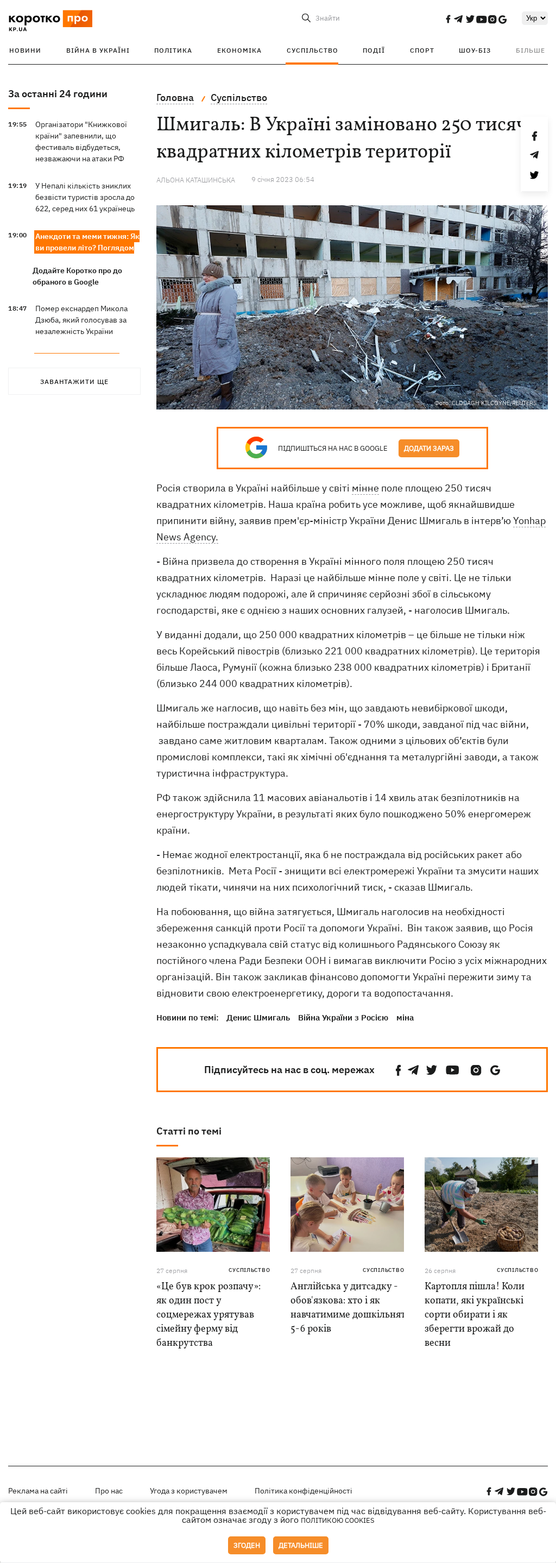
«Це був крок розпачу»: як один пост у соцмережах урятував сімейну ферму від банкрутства (208, 1315)
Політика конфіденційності (303, 1491)
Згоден (246, 1545)
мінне (365, 488)
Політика (173, 50)
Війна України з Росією (343, 1017)
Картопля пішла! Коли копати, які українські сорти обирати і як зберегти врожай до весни (475, 1315)
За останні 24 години (58, 93)
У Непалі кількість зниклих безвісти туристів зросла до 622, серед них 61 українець (85, 197)
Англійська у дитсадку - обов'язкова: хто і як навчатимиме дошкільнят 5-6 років (348, 1308)
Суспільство (312, 50)
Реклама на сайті (38, 1491)
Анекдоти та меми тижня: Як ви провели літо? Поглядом (87, 242)
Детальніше (301, 1545)
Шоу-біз (475, 50)
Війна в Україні (98, 50)
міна (405, 1017)
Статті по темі (189, 1131)
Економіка (239, 50)
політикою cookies (338, 1520)
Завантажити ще (74, 381)
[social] (448, 19)
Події (374, 50)
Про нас (109, 1491)
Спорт (422, 50)
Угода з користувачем (189, 1491)
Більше (530, 50)
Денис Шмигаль (258, 1017)
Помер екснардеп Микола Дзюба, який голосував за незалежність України (81, 320)
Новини (25, 50)
